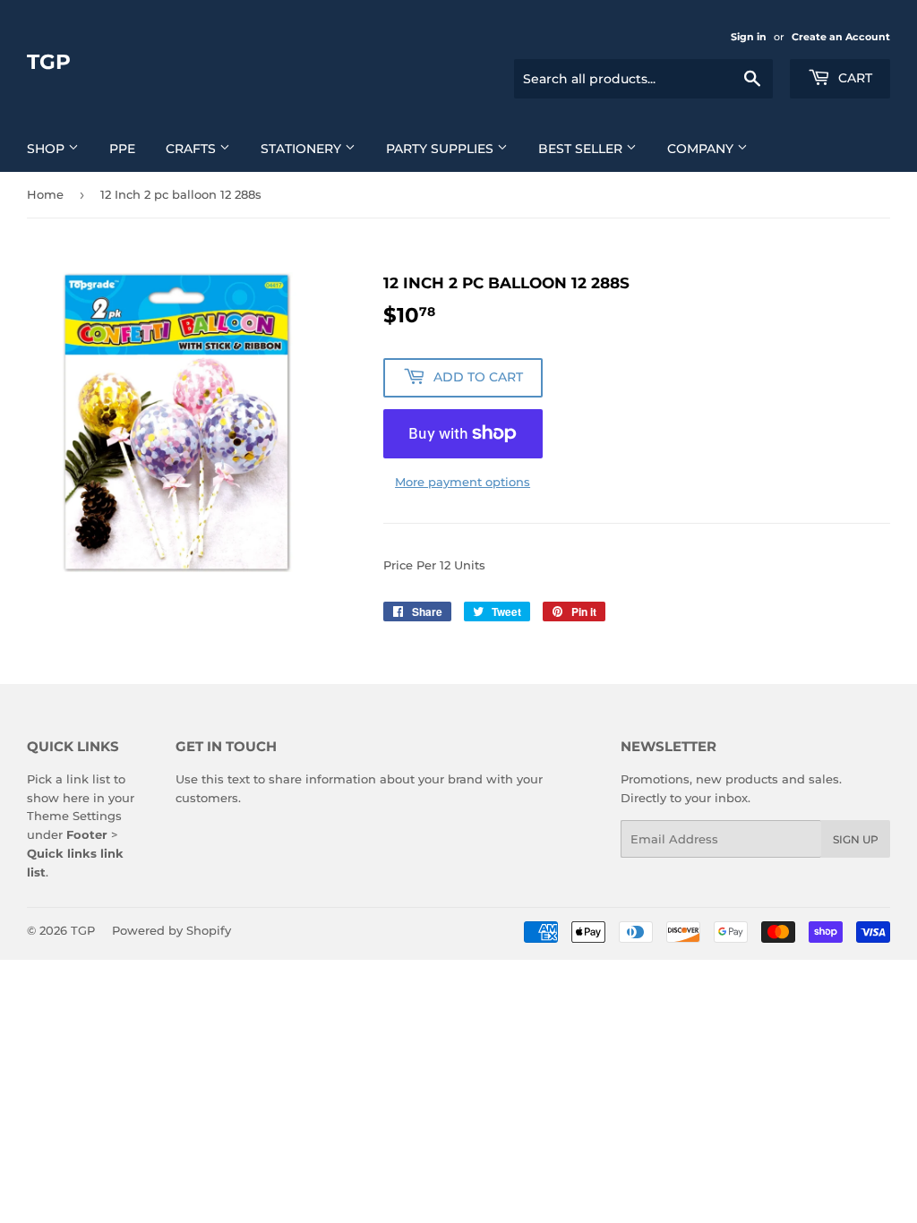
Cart (853, 78)
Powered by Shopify (171, 930)
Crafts (192, 149)
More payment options (462, 482)
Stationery (303, 149)
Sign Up (855, 839)
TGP (49, 61)
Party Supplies (441, 149)
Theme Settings (74, 815)
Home (45, 194)
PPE (122, 149)
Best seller (582, 149)
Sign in (749, 36)
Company (702, 149)
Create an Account (841, 36)
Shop (47, 149)
